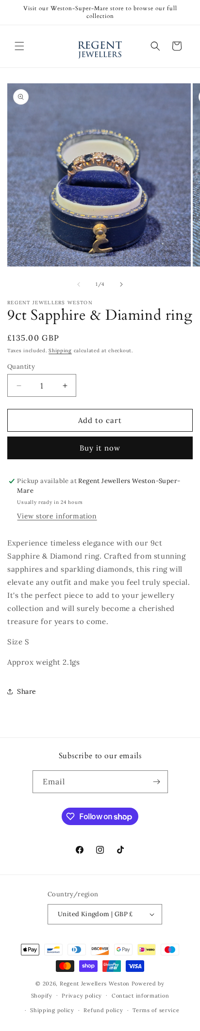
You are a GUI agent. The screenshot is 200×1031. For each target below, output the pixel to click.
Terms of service (156, 1010)
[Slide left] (78, 284)
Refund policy (103, 1010)
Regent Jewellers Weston (95, 983)
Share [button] (26, 691)
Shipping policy (52, 1010)
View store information (57, 516)
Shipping (60, 350)
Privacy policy (82, 995)
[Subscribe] (156, 781)
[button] (19, 46)
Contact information (140, 995)
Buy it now (100, 448)
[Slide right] (121, 284)
